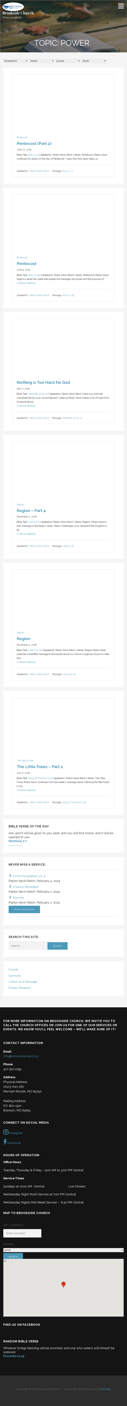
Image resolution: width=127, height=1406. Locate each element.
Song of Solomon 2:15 (40, 778)
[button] (122, 6)
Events (13, 969)
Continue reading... (27, 283)
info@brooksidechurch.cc (21, 1056)
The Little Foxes (25, 760)
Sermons (15, 975)
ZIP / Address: (13, 1225)
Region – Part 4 (31, 510)
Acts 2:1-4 (33, 154)
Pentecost (22, 137)
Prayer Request (20, 987)
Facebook (14, 1143)
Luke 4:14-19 (35, 650)
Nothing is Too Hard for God (43, 382)
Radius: (8, 1244)
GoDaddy (105, 1389)
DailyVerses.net (16, 845)
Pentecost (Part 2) (34, 143)
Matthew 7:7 (18, 841)
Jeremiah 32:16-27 (38, 394)
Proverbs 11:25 (13, 1356)
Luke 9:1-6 (33, 522)
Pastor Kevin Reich (39, 171)
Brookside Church (18, 12)
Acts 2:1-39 (34, 275)
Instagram (15, 1133)
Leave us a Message (23, 981)
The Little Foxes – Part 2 (40, 766)
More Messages (24, 909)
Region (20, 504)
